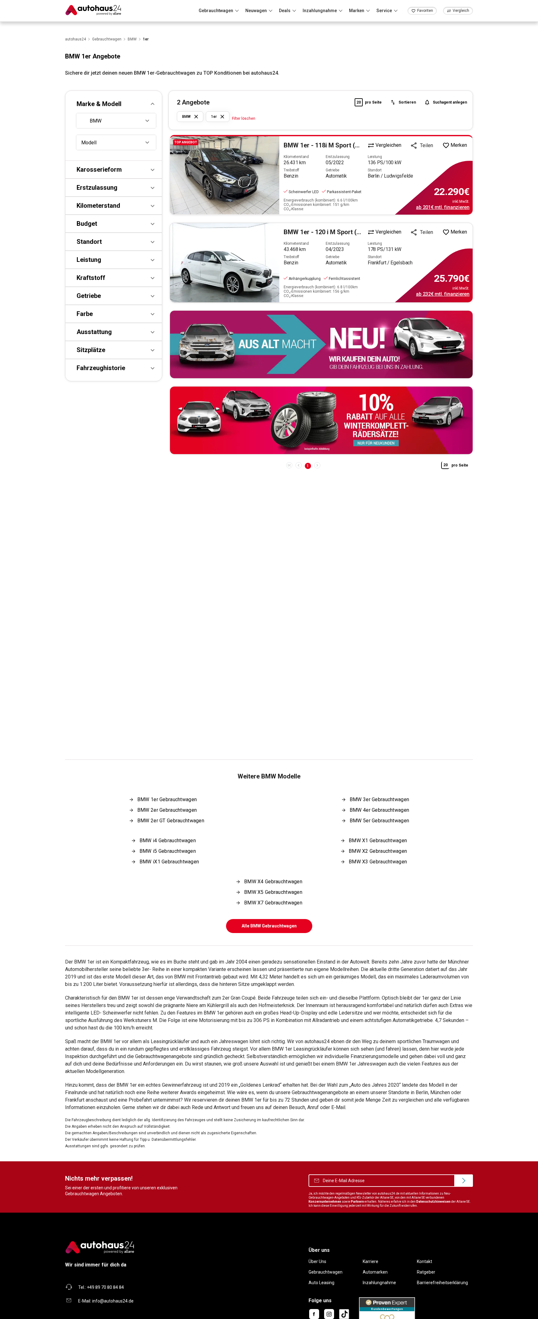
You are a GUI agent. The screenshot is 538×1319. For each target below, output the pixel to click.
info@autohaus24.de (113, 1300)
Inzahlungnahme (379, 1282)
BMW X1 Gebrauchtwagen (378, 840)
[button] (113, 104)
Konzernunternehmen (325, 1201)
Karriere (370, 1261)
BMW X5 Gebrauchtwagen (273, 892)
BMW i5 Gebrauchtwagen (167, 851)
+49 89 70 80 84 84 (105, 1287)
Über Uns (317, 1261)
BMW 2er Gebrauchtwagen (167, 810)
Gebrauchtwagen (325, 1272)
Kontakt (424, 1261)
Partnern (357, 1201)
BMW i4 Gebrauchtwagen (167, 840)
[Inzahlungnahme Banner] (321, 344)
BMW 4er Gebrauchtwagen (379, 810)
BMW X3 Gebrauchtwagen (378, 862)
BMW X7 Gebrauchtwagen (273, 903)
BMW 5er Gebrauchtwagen (379, 821)
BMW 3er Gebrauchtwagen (379, 799)
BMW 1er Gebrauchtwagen (167, 799)
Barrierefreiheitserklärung (442, 1282)
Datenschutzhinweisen (433, 1201)
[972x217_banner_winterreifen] (321, 420)
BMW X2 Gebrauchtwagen (378, 851)
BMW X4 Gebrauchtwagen (273, 882)
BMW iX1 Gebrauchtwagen (169, 862)
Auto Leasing (321, 1282)
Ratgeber (426, 1272)
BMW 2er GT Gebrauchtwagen (170, 821)
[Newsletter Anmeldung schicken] (463, 1180)
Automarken (375, 1272)
